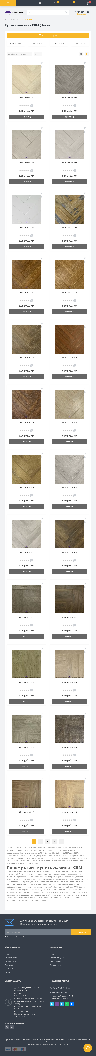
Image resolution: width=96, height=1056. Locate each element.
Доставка (9, 965)
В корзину (26, 117)
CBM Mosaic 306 (69, 747)
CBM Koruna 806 (69, 227)
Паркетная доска (57, 958)
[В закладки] (42, 63)
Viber (57, 1004)
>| (61, 841)
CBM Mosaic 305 (26, 747)
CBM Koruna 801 (26, 97)
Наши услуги (10, 961)
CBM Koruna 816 (26, 422)
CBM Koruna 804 (69, 162)
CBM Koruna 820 (26, 487)
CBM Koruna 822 (26, 552)
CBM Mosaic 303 (26, 682)
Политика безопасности (25, 937)
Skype (52, 1004)
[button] (40, 3)
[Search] (66, 12)
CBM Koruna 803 (26, 162)
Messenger (72, 1004)
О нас (7, 954)
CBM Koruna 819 (69, 422)
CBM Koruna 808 (26, 292)
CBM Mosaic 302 (69, 617)
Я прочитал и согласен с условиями (29, 937)
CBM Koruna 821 (69, 487)
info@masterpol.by (58, 992)
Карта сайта (10, 968)
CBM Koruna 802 (69, 97)
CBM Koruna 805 (26, 227)
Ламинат (14, 19)
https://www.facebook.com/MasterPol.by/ (7, 1027)
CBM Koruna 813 (69, 292)
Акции (7, 972)
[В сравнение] (42, 67)
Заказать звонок (83, 14)
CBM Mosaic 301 (26, 617)
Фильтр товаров (49, 35)
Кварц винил (55, 961)
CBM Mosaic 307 (26, 812)
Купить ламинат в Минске (15, 1040)
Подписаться (81, 932)
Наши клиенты (11, 958)
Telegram (62, 1004)
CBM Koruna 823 (69, 552)
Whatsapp (67, 1004)
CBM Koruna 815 (69, 357)
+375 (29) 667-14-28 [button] (60, 987)
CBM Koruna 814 (26, 357)
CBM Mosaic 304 (69, 682)
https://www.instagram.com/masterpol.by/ (12, 1027)
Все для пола (55, 965)
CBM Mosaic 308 (69, 812)
